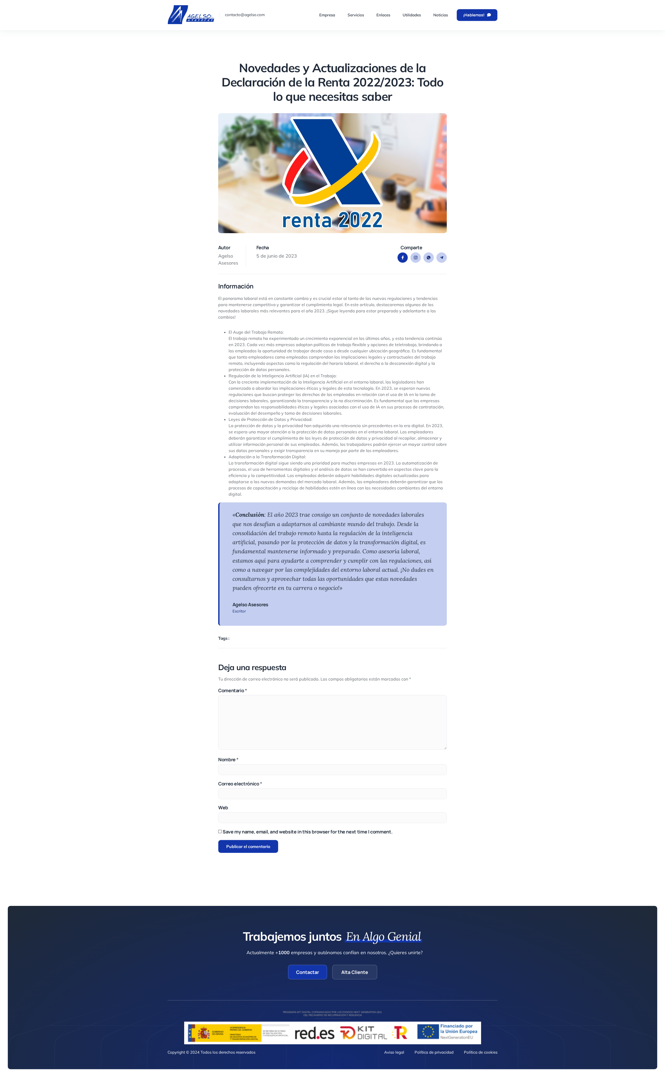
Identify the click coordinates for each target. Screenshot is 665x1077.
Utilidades (412, 14)
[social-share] (402, 257)
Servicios (356, 14)
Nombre (228, 759)
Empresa (327, 14)
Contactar (307, 972)
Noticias (440, 14)
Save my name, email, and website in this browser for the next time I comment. (307, 832)
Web (223, 807)
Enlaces (383, 14)
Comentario (232, 690)
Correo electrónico (240, 783)
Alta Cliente (354, 972)
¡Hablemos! (473, 15)
